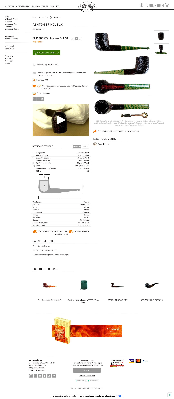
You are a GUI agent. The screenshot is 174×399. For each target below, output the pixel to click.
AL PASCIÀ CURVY (23, 6)
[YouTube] (40, 376)
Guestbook (9, 46)
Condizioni (9, 61)
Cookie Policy (94, 381)
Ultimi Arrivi (9, 36)
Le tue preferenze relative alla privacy (97, 396)
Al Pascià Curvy (11, 19)
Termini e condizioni (87, 376)
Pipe (7, 17)
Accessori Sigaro (12, 29)
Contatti (8, 58)
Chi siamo (9, 56)
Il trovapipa (9, 22)
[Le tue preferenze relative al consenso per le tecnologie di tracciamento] (170, 395)
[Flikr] (54, 376)
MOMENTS (54, 6)
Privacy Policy (81, 381)
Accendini (9, 26)
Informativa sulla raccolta (64, 396)
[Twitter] (42, 99)
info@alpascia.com (36, 368)
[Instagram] (31, 376)
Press (7, 63)
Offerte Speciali (11, 39)
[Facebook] (38, 99)
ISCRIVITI (87, 370)
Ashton (45, 17)
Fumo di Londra (103, 144)
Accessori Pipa (11, 24)
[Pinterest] (34, 99)
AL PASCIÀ (9, 6)
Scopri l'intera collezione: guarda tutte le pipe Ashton (118, 131)
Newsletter (9, 49)
